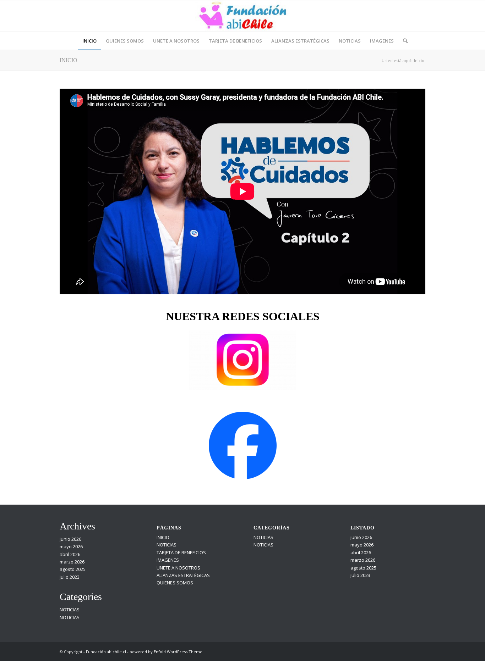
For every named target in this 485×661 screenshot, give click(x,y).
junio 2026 (70, 539)
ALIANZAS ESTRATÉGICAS (183, 575)
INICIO (68, 60)
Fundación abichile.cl (106, 651)
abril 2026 (70, 554)
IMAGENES (168, 560)
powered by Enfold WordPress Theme (166, 651)
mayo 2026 (71, 546)
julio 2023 (70, 577)
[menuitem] (89, 41)
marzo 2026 (72, 562)
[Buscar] (403, 41)
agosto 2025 (73, 569)
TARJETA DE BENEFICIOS (181, 552)
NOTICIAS (70, 609)
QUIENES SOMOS (175, 582)
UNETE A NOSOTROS (178, 568)
